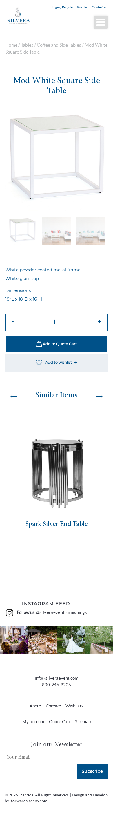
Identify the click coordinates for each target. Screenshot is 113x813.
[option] (56, 160)
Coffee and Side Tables (59, 45)
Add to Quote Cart (59, 344)
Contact (53, 705)
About (35, 705)
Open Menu (101, 22)
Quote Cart (100, 7)
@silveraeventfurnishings (61, 612)
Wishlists (74, 705)
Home (11, 45)
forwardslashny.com (29, 801)
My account (33, 721)
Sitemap (83, 721)
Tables (27, 45)
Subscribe (92, 771)
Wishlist (83, 7)
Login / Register (63, 7)
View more (14, 640)
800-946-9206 (56, 684)
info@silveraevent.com (56, 678)
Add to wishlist (58, 363)
